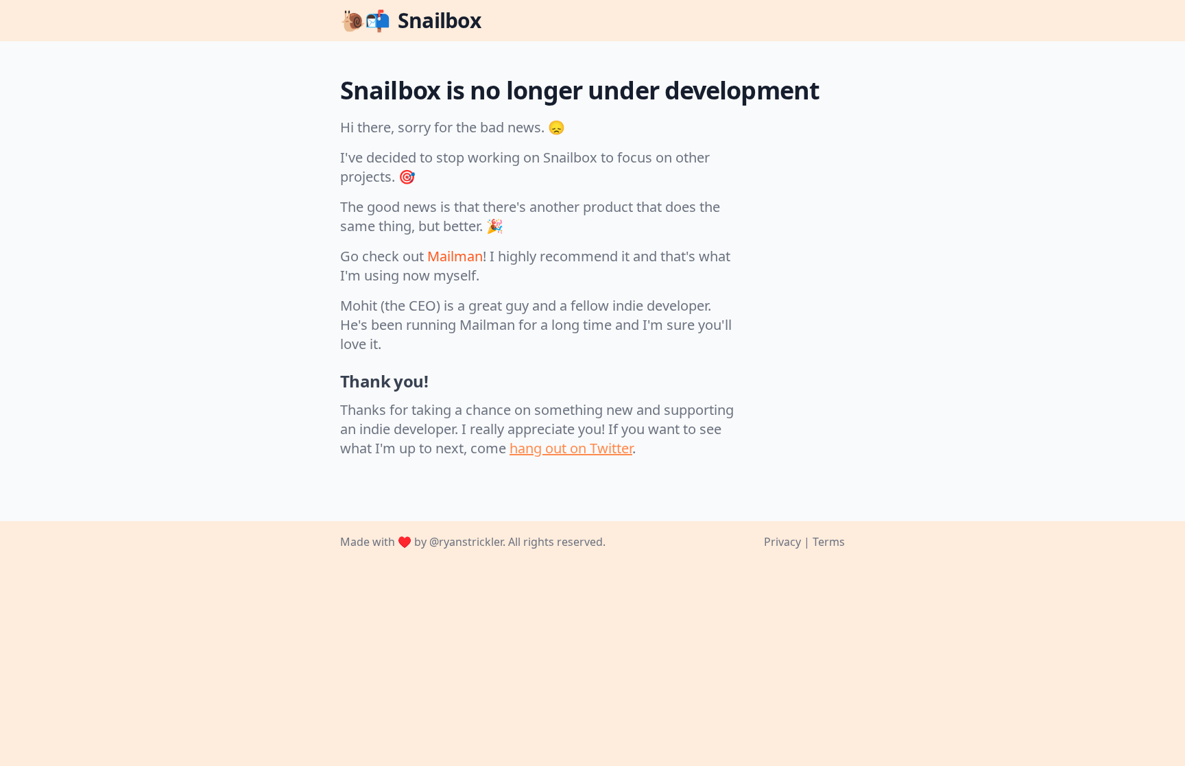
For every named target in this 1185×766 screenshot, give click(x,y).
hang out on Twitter (571, 448)
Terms (829, 541)
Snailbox (410, 20)
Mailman (455, 256)
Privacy (782, 541)
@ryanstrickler (466, 541)
